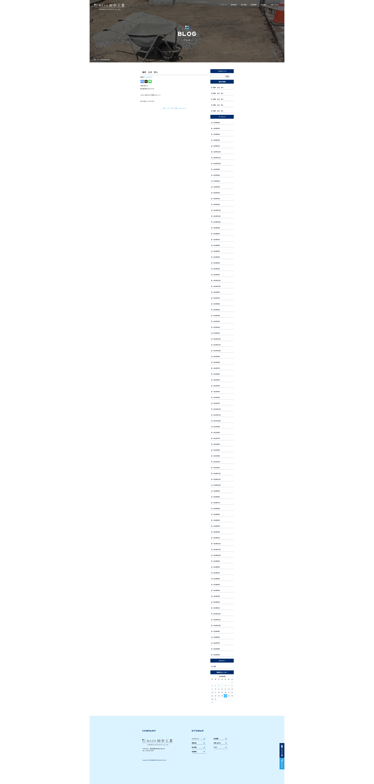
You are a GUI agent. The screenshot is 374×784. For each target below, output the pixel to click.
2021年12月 (217, 409)
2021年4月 (216, 456)
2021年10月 (217, 421)
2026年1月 (216, 146)
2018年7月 (216, 643)
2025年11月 (217, 158)
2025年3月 (216, 193)
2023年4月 (216, 315)
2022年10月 (217, 351)
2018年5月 (216, 655)
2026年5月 (216, 128)
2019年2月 (216, 602)
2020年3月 (216, 526)
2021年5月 (216, 450)
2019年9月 (216, 561)
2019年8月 (216, 567)
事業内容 (233, 4)
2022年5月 (216, 380)
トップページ (223, 4)
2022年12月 (217, 339)
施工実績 (243, 4)
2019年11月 (217, 549)
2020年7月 (216, 503)
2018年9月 (216, 631)
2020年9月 (216, 491)
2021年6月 (216, 444)
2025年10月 (217, 163)
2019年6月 (216, 579)
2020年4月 (216, 520)
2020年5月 (216, 514)
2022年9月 (216, 356)
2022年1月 (216, 403)
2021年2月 (216, 462)
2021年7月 (216, 438)
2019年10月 (217, 555)
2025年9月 (216, 169)
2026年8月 (216, 122)
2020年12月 (217, 473)
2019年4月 (216, 590)
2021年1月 (216, 468)
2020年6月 (216, 508)
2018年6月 (216, 649)
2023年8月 (216, 292)
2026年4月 (216, 134)
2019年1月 (216, 608)
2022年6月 (216, 374)
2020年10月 (217, 485)
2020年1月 (216, 538)
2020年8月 (216, 497)
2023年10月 (217, 286)
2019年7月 (216, 573)
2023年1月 (216, 333)
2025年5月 (216, 181)
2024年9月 (216, 228)
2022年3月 (216, 391)
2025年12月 (217, 152)
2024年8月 (216, 234)
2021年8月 (216, 432)
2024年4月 (216, 257)
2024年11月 (217, 216)
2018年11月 (217, 620)
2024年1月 (216, 275)
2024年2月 (216, 269)
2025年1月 (216, 204)
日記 (214, 666)
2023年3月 (216, 321)
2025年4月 (216, 187)
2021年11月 (217, 415)
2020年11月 (217, 479)
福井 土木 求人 (167, 108)
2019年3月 (216, 596)
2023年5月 (216, 310)
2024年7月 (216, 239)
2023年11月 (217, 280)
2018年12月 (217, 614)
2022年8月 (216, 362)
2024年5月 (216, 251)
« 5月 (211, 702)
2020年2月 (216, 532)
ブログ (215, 747)
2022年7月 (216, 368)
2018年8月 (216, 637)
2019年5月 (216, 584)
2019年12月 (217, 544)
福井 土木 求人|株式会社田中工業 (102, 59)
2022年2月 (216, 397)
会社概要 (263, 4)
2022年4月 (216, 386)
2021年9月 (216, 427)
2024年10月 (217, 222)
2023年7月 (216, 298)
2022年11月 (217, 345)
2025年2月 (216, 199)
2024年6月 (216, 245)
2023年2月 (216, 327)
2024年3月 (216, 263)
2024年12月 (217, 210)
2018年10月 (217, 625)
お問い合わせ (274, 4)
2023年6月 (216, 304)
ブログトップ (222, 71)
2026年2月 (216, 140)
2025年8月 (216, 175)
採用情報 (253, 4)
